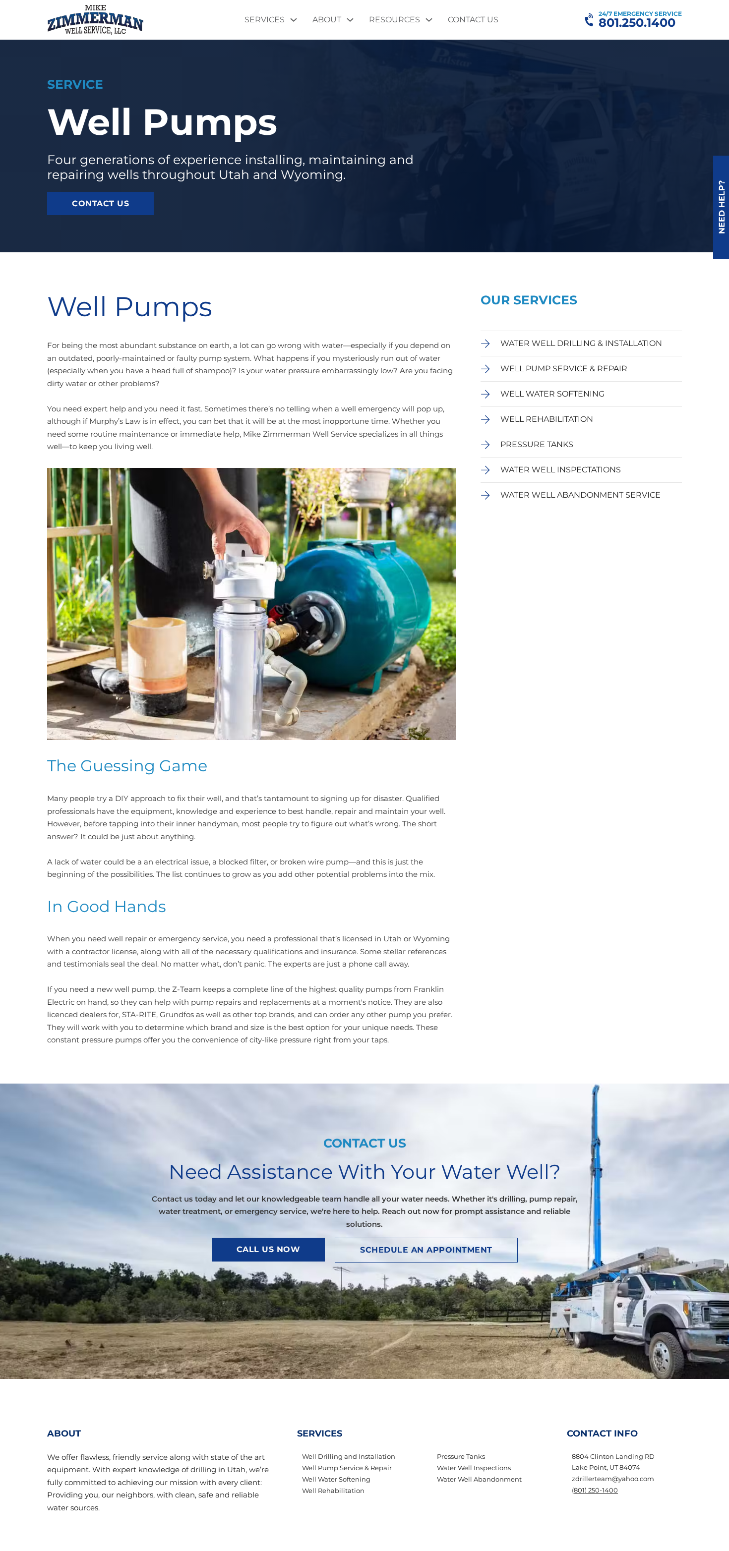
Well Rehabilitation (333, 1490)
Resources (394, 19)
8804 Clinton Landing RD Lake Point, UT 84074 (613, 1461)
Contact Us (473, 19)
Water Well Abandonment (479, 1479)
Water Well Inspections (474, 1468)
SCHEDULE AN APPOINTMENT (426, 1250)
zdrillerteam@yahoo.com (613, 1479)
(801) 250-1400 (595, 1490)
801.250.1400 (637, 23)
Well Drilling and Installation (348, 1456)
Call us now (269, 1249)
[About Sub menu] (350, 20)
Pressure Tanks (461, 1456)
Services (264, 19)
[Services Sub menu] (294, 20)
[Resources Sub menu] (429, 20)
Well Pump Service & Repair (347, 1468)
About (326, 19)
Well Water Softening (336, 1479)
